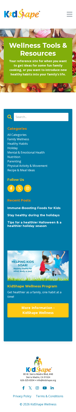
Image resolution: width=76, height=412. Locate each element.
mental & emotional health (26, 152)
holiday (12, 148)
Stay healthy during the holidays (33, 215)
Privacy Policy (22, 396)
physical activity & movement (27, 166)
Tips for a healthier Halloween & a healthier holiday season (34, 224)
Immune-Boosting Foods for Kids (34, 208)
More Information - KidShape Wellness (38, 310)
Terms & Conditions (49, 396)
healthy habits (17, 144)
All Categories (17, 135)
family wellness (18, 139)
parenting (14, 161)
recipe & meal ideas (21, 170)
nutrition (13, 157)
